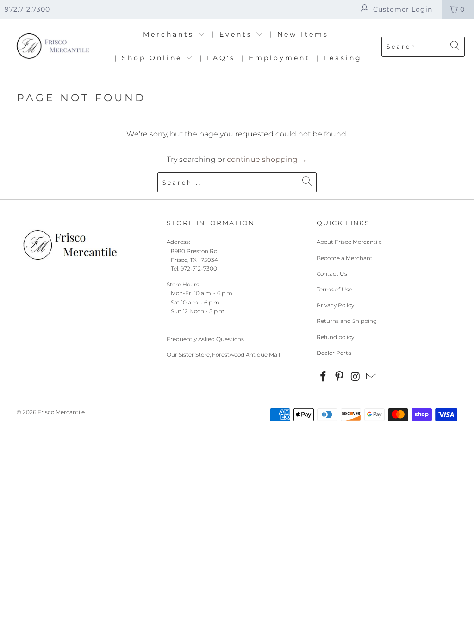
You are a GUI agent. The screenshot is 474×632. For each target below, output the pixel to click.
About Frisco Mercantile (349, 241)
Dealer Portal (335, 352)
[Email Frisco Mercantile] (372, 377)
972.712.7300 (27, 9)
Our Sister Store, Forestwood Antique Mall (223, 354)
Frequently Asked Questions (205, 338)
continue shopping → (267, 159)
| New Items (299, 34)
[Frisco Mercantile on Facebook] (324, 377)
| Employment (276, 58)
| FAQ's (217, 58)
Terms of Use (334, 289)
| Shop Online (150, 58)
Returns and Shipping (347, 320)
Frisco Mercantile (61, 412)
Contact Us (332, 273)
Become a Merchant (345, 257)
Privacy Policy (335, 305)
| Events (234, 34)
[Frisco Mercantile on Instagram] (355, 377)
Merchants (170, 34)
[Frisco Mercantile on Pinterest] (340, 377)
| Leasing (339, 58)
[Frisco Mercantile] (52, 46)
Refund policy (335, 337)
